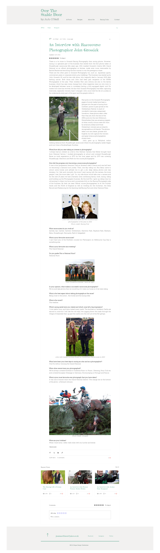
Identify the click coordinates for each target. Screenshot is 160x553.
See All (117, 467)
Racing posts (56, 27)
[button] (103, 19)
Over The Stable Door (51, 12)
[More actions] (110, 39)
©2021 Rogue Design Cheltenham (79, 545)
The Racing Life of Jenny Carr (52, 488)
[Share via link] (62, 452)
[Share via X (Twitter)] (54, 452)
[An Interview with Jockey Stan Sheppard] (107, 477)
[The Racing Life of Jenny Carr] (53, 477)
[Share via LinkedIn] (58, 452)
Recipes (49, 27)
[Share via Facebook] (50, 452)
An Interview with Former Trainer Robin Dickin (79, 488)
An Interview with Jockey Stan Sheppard (105, 488)
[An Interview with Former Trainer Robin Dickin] (80, 477)
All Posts (42, 27)
